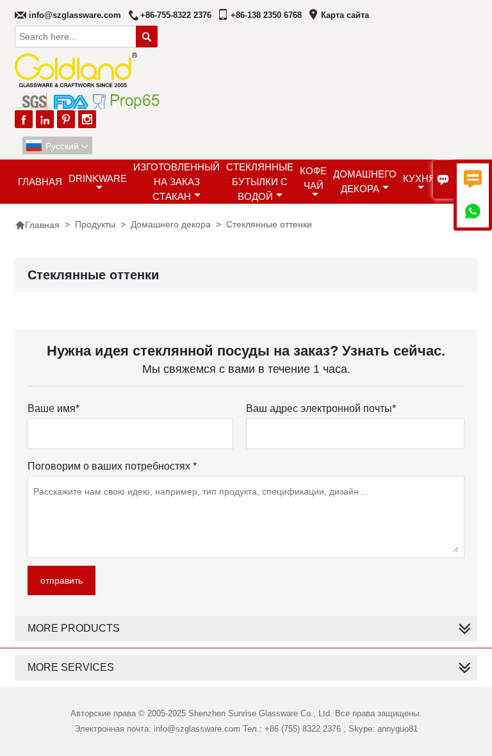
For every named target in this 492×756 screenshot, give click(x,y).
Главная (40, 181)
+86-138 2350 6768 (266, 15)
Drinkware (98, 178)
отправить (61, 580)
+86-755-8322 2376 (175, 15)
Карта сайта (345, 15)
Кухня (419, 178)
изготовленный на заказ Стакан (176, 181)
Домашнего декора (365, 181)
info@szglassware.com (75, 15)
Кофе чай (313, 178)
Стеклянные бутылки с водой (259, 181)
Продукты (95, 224)
